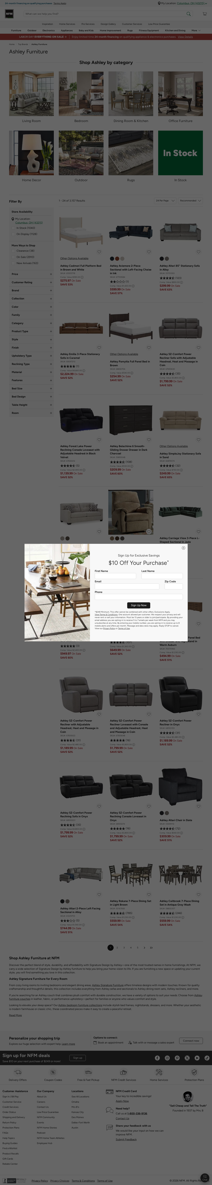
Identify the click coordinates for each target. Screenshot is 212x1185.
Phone (98, 592)
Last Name (148, 571)
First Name (101, 571)
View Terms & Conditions (106, 614)
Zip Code (170, 581)
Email (98, 581)
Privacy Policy (109, 628)
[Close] (183, 548)
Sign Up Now (139, 605)
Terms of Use (124, 628)
